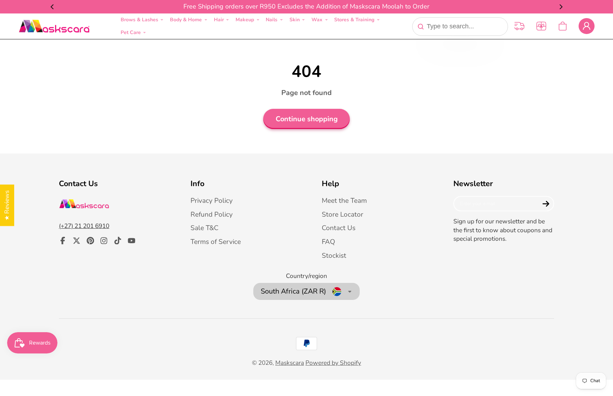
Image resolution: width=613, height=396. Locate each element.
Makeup (245, 19)
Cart (563, 26)
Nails (271, 19)
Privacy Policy (211, 200)
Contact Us (338, 228)
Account (587, 26)
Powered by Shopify (333, 363)
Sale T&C (204, 228)
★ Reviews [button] (7, 205)
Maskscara (289, 363)
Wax (316, 19)
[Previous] (52, 6)
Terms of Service (215, 241)
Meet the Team (344, 200)
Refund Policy (211, 214)
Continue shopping (307, 119)
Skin (294, 19)
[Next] (560, 6)
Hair (219, 19)
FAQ (328, 241)
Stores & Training (354, 19)
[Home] (54, 26)
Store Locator (342, 214)
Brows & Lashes (139, 19)
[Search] (421, 26)
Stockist (334, 255)
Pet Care (131, 32)
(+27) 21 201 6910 (84, 226)
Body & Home (186, 19)
